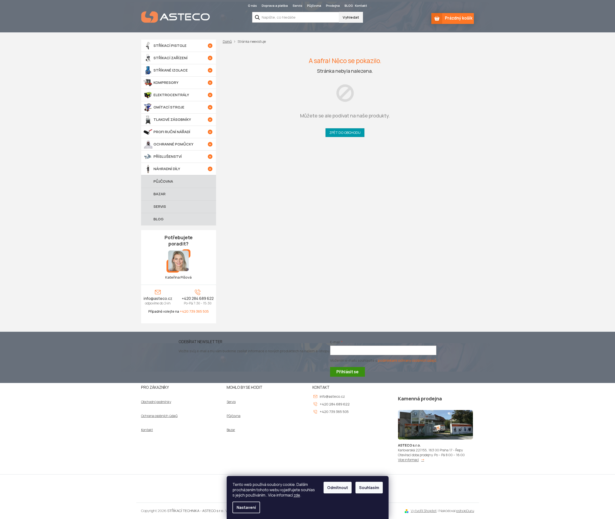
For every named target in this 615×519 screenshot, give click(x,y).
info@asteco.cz (158, 298)
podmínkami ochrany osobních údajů (407, 360)
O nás (252, 5)
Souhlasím (369, 487)
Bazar (231, 430)
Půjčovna (314, 5)
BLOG (349, 5)
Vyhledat (351, 17)
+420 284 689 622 (198, 298)
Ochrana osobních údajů (159, 416)
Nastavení (246, 507)
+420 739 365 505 (194, 311)
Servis (297, 5)
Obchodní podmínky (156, 402)
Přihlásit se (347, 372)
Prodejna (333, 5)
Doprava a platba (275, 5)
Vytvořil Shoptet (424, 510)
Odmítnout (337, 487)
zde (297, 495)
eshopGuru (465, 510)
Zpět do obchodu (345, 132)
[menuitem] (178, 46)
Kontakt (361, 5)
